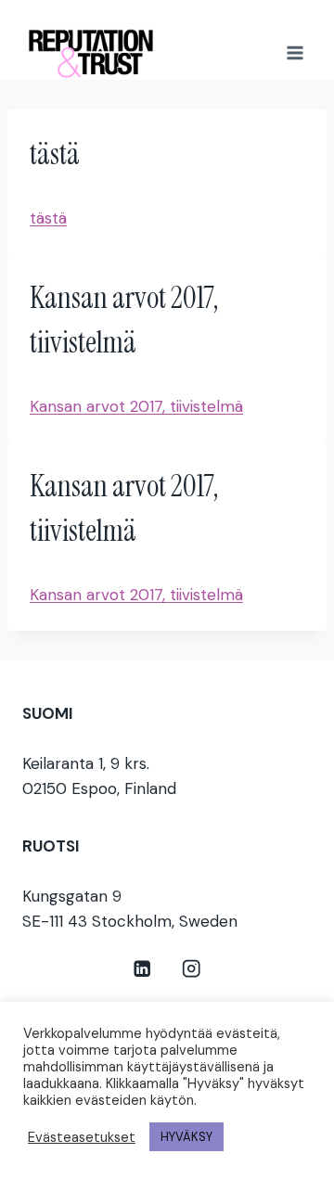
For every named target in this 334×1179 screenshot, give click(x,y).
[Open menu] (294, 52)
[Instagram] (192, 969)
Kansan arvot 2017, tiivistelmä (136, 406)
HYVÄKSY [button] (186, 1137)
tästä (48, 218)
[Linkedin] (142, 969)
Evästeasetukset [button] (81, 1137)
